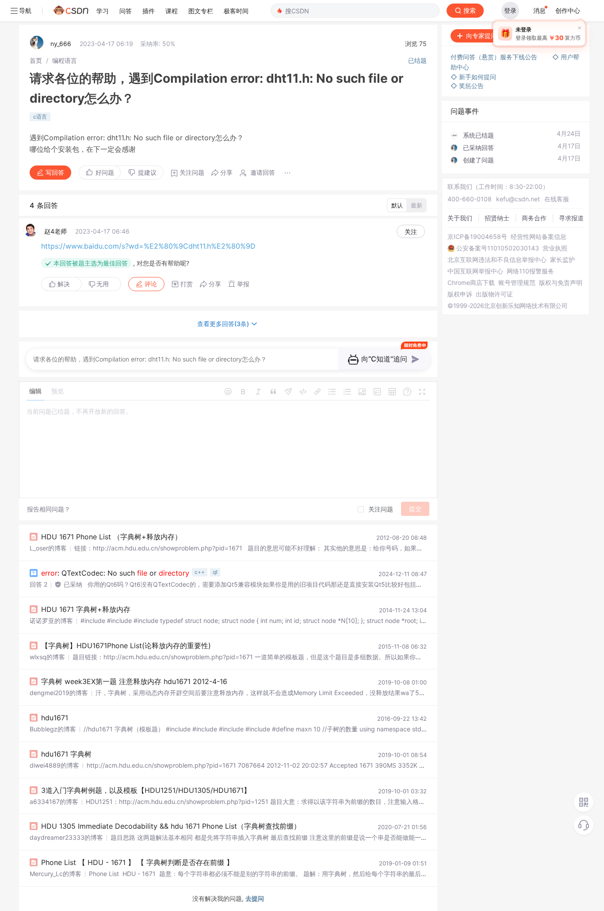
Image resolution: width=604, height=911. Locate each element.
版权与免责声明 (560, 282)
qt (215, 572)
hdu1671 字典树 (66, 754)
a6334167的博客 (54, 801)
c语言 (40, 116)
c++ (200, 572)
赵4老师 (55, 231)
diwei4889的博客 (54, 765)
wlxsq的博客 (47, 657)
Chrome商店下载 (471, 282)
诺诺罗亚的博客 (51, 620)
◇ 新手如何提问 (473, 77)
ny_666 (60, 43)
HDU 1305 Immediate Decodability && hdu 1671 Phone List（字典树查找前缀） (171, 826)
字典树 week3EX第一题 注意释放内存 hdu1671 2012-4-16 (134, 681)
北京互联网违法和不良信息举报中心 (497, 259)
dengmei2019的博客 (59, 692)
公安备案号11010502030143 (497, 248)
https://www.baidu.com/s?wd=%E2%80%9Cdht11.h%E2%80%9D (148, 246)
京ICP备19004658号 (477, 236)
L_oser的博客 (48, 548)
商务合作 (534, 218)
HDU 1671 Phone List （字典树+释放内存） (111, 536)
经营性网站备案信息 (538, 236)
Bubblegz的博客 (53, 729)
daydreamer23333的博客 (66, 837)
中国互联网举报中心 (475, 271)
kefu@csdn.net (518, 199)
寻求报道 (571, 218)
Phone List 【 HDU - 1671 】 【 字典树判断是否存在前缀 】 (137, 862)
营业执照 (555, 248)
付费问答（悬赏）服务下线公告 (495, 57)
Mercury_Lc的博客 (55, 873)
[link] (36, 60)
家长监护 (562, 259)
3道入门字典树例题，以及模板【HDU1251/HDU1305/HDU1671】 (146, 790)
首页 (36, 60)
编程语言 (64, 60)
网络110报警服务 (530, 271)
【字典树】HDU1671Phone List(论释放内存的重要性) (126, 645)
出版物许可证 (494, 294)
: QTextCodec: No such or (115, 573)
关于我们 (459, 218)
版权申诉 (459, 294)
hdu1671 (54, 717)
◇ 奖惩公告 (467, 85)
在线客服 (556, 199)
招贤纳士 (497, 218)
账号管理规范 (516, 282)
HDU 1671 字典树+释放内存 (85, 609)
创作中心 (567, 10)
